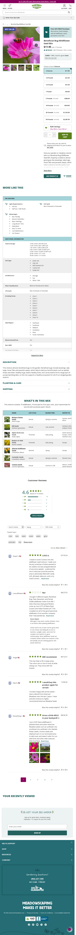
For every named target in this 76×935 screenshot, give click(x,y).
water (24, 536)
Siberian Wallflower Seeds (19, 449)
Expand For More (37, 355)
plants (38, 536)
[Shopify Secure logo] (30, 919)
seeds (31, 536)
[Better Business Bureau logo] (42, 919)
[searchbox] (14, 527)
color (10, 536)
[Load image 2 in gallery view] (13, 67)
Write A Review (37, 516)
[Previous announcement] (4, 1)
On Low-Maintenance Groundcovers (43, 1)
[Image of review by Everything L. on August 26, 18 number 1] (34, 747)
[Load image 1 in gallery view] (6, 67)
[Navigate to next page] (52, 779)
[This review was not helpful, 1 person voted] (65, 649)
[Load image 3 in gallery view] (21, 67)
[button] (4, 6)
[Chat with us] (70, 929)
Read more (45, 579)
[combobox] (34, 527)
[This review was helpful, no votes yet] (61, 674)
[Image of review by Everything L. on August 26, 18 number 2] (45, 747)
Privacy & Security (32, 913)
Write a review (68, 50)
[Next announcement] (70, 1)
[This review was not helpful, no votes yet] (65, 585)
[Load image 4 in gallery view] (28, 67)
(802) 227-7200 (37, 879)
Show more (28, 542)
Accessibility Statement (62, 913)
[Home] (3, 24)
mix (20, 542)
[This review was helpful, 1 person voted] (61, 585)
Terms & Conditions (46, 913)
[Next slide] (36, 45)
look (17, 536)
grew (45, 536)
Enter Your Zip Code (51, 58)
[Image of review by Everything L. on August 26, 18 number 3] (34, 758)
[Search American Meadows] (69, 12)
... (7, 24)
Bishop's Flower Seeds (17, 418)
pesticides (12, 542)
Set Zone (50, 147)
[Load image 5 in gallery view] (36, 67)
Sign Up (37, 833)
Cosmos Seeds (17, 465)
